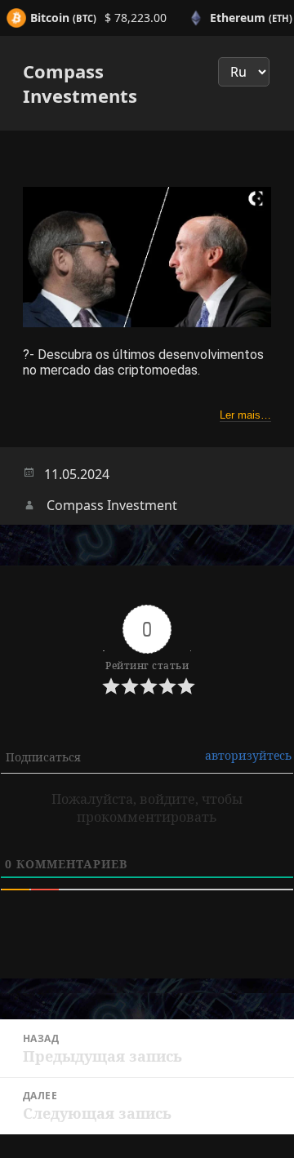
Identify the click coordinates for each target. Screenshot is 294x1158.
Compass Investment (112, 505)
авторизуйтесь (248, 755)
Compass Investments (80, 83)
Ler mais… (245, 415)
